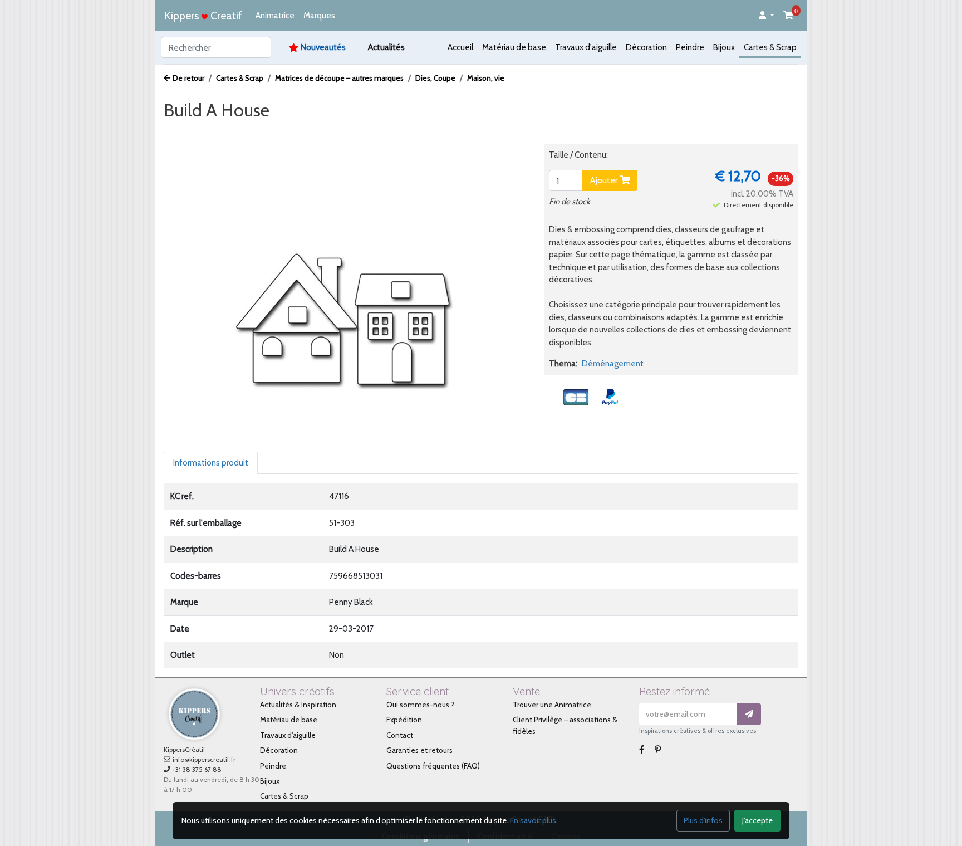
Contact (399, 735)
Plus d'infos (703, 820)
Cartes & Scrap (770, 47)
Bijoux (724, 47)
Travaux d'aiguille (586, 47)
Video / (249, 131)
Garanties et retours (419, 750)
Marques (319, 16)
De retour (188, 78)
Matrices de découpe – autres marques (339, 78)
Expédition (404, 719)
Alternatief (394, 131)
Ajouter (605, 180)
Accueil (460, 47)
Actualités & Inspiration (298, 704)
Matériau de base (514, 47)
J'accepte (757, 820)
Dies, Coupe (435, 78)
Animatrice (275, 16)
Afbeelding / (196, 131)
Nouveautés (323, 47)
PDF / (286, 131)
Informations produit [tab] (210, 463)
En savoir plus (533, 820)
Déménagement (613, 364)
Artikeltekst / (336, 131)
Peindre (690, 47)
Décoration (646, 47)
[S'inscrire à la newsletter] (749, 714)
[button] (766, 16)
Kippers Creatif (203, 15)
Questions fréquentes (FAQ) (433, 765)
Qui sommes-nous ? (420, 704)
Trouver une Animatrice (552, 704)
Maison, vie (485, 78)
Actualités (386, 47)
